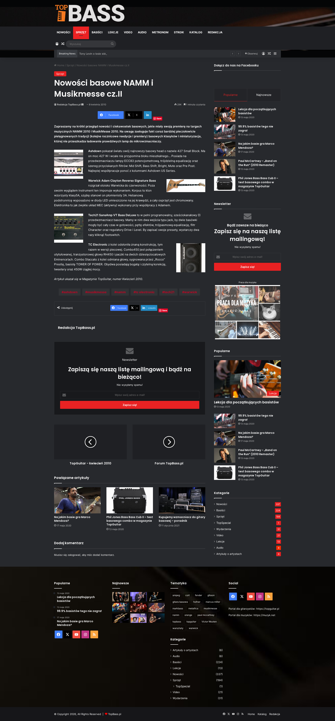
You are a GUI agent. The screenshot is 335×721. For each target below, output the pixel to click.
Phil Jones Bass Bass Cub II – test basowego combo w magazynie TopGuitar (129, 520)
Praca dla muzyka (247, 282)
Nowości (63, 32)
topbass (177, 621)
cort (187, 595)
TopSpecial (223, 522)
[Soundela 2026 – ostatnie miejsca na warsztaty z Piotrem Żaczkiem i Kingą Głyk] (138, 618)
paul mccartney (206, 615)
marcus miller (213, 601)
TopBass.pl (114, 714)
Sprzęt (81, 32)
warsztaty (178, 628)
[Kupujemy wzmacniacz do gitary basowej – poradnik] (182, 500)
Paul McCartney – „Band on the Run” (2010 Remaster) (257, 163)
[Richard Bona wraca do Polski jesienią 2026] (120, 618)
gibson (211, 595)
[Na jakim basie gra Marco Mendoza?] (77, 500)
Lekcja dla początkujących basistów (246, 402)
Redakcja (215, 32)
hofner (196, 601)
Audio (142, 32)
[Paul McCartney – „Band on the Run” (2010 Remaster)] (224, 166)
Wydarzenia (223, 529)
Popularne (231, 95)
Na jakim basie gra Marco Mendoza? (72, 519)
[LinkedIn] (148, 115)
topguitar (191, 621)
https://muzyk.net (264, 615)
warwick (190, 292)
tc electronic (145, 292)
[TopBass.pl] (90, 13)
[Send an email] (82, 104)
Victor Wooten (209, 621)
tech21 (169, 292)
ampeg (176, 595)
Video (128, 32)
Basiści (97, 32)
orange (188, 615)
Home (60, 65)
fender (198, 595)
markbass (178, 608)
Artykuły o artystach (229, 553)
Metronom (160, 32)
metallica (193, 608)
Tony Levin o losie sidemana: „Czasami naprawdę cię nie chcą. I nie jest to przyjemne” (131, 53)
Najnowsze (263, 95)
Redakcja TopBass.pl (69, 104)
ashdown (71, 292)
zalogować (74, 554)
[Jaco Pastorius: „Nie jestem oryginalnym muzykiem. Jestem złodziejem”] (156, 607)
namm (121, 292)
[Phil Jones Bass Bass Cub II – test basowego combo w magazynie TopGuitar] (129, 500)
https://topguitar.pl (267, 608)
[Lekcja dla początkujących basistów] (224, 114)
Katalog (195, 32)
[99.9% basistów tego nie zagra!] (224, 132)
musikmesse (97, 292)
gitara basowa (180, 601)
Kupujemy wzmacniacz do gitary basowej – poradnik (182, 519)
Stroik (179, 32)
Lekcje (113, 32)
